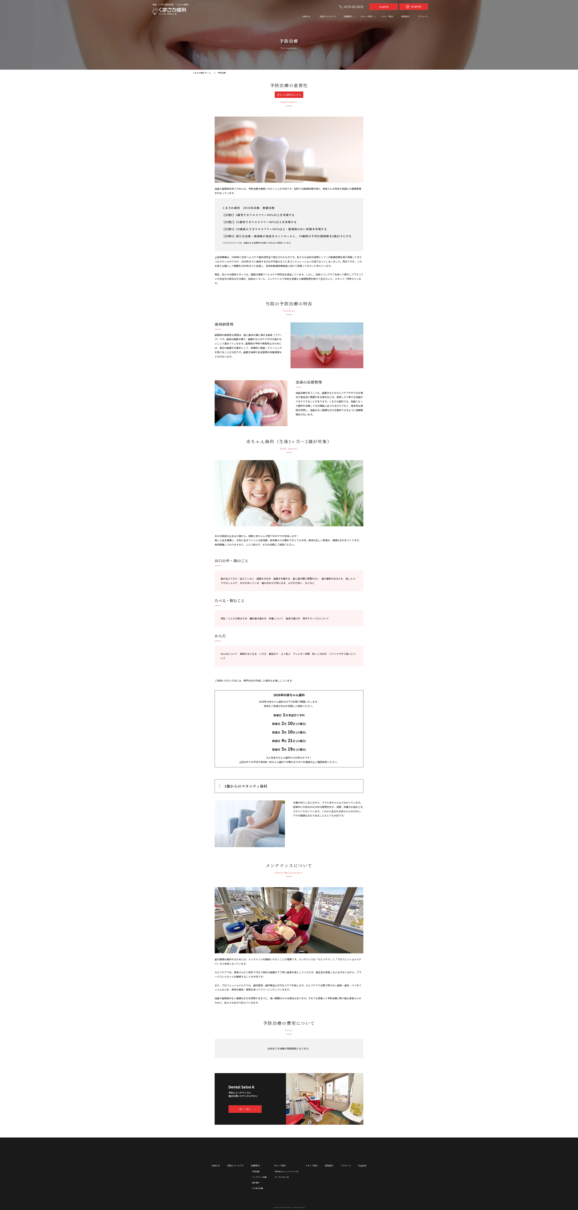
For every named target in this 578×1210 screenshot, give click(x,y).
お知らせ (306, 16)
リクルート (423, 16)
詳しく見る (245, 1109)
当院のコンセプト (327, 16)
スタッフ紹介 (387, 16)
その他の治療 (257, 1188)
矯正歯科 (255, 1182)
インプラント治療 (259, 1177)
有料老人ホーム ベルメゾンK (286, 1171)
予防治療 (255, 1171)
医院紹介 (405, 16)
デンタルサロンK (282, 1177)
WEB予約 (416, 6)
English (384, 6)
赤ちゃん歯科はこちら (289, 94)
